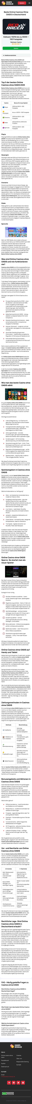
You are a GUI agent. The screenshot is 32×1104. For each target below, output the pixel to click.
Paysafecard (5, 1060)
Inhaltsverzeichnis (10, 55)
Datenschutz (5, 1066)
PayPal (3, 1063)
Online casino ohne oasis (7, 1056)
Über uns (19, 1058)
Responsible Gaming (22, 1061)
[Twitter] (18, 1083)
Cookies (18, 1055)
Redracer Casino (16, 42)
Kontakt (18, 1065)
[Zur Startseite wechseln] (7, 3)
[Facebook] (14, 1083)
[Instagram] (23, 1083)
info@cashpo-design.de (8, 1076)
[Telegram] (9, 1083)
